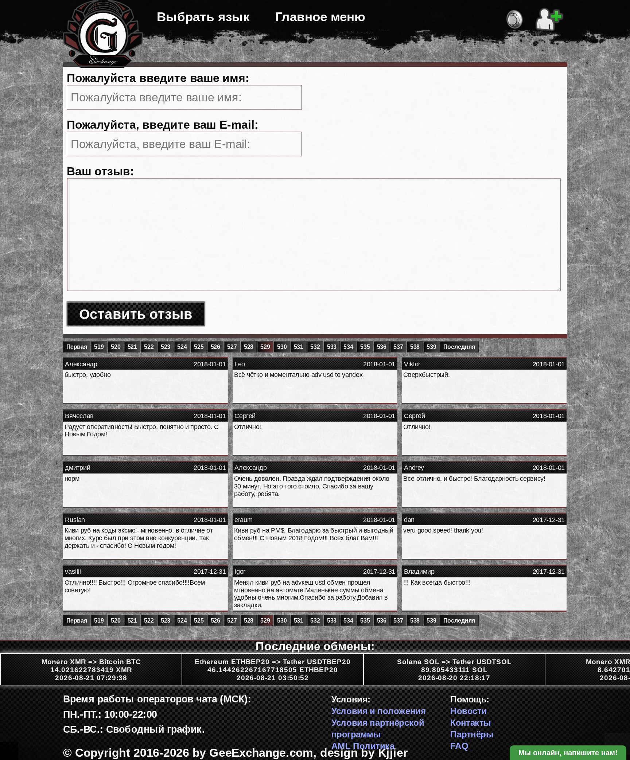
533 (332, 347)
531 (298, 347)
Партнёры (471, 734)
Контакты (470, 723)
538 (415, 347)
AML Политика (362, 746)
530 (282, 347)
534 (348, 347)
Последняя (459, 347)
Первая (77, 347)
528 (248, 347)
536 (381, 347)
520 (115, 347)
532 (315, 347)
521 (132, 347)
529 (265, 347)
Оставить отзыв (135, 314)
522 (148, 347)
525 (198, 347)
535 (365, 347)
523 (165, 347)
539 (431, 347)
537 (398, 347)
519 (99, 347)
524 (182, 347)
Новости (468, 711)
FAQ (459, 746)
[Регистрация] (549, 18)
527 (232, 347)
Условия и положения (378, 711)
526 (215, 347)
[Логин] (514, 18)
